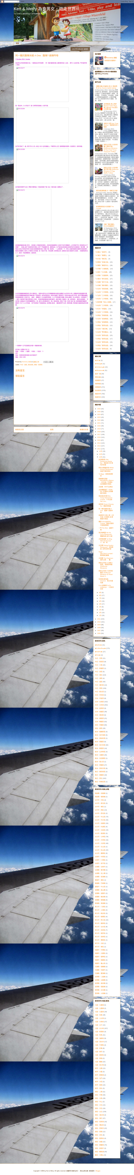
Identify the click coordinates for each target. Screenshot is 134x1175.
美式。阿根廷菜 (100, 781)
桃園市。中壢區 (100, 950)
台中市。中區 (99, 800)
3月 (100, 610)
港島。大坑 (98, 1105)
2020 (99, 426)
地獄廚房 (98, 380)
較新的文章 (19, 429)
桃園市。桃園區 (100, 960)
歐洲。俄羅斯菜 (100, 731)
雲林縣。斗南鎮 (100, 993)
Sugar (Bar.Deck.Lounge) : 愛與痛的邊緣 (106, 553)
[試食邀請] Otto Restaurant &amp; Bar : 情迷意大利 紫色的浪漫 (106, 462)
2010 (99, 622)
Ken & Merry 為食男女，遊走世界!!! (46, 8)
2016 (99, 437)
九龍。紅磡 (98, 1048)
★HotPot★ (98, 651)
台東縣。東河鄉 (100, 870)
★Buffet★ (98, 645)
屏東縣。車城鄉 (100, 903)
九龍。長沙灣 (99, 1065)
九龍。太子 (98, 1025)
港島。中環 (98, 1095)
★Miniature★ (99, 370)
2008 (99, 627)
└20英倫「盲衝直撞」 (102, 315)
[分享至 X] (48, 362)
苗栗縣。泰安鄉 (100, 983)
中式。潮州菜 (99, 685)
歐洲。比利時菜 (100, 752)
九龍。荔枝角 (99, 1055)
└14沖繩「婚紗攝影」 (102, 285)
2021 (99, 423)
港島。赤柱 (98, 1135)
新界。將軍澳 (99, 1075)
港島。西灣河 (99, 1128)
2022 (99, 420)
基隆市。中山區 (100, 886)
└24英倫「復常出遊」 (102, 339)
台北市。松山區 (100, 850)
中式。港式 (98, 675)
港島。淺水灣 (99, 1115)
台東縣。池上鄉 (100, 873)
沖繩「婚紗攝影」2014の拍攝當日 (109, 225)
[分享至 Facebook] (50, 362)
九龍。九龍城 (99, 1005)
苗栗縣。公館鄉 (100, 980)
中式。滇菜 (23, 364)
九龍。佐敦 (98, 1015)
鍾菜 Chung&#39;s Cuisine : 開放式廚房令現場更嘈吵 (106, 523)
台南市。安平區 (100, 863)
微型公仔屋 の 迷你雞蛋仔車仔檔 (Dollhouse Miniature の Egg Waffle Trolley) (111, 170)
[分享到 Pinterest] (52, 362)
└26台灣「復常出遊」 (102, 349)
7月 (100, 598)
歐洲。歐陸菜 (99, 748)
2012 (99, 449)
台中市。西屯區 (100, 813)
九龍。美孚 (98, 1051)
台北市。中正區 (100, 820)
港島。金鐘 (98, 1142)
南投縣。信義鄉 (100, 793)
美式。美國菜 (99, 775)
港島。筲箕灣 (38, 364)
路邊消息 (98, 397)
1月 (100, 615)
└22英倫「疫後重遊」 (102, 322)
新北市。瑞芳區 (100, 933)
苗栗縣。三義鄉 (100, 976)
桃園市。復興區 (100, 956)
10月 (101, 457)
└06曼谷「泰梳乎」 (101, 252)
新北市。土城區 (100, 910)
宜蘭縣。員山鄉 (100, 890)
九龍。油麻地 (99, 1038)
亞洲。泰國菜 (99, 711)
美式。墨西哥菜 (100, 771)
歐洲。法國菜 (99, 755)
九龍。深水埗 (99, 1041)
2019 (99, 429)
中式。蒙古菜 (99, 691)
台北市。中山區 (100, 817)
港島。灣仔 (98, 1118)
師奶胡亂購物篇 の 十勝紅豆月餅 (106, 190)
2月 (100, 612)
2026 (99, 409)
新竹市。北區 (99, 943)
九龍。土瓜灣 (99, 1018)
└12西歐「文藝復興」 (102, 275)
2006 (99, 633)
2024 (99, 414)
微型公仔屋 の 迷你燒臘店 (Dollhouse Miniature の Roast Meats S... (106, 573)
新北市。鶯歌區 (100, 940)
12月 (101, 451)
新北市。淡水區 (100, 926)
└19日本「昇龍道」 (101, 309)
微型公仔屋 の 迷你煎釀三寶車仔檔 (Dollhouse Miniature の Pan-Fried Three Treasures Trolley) (111, 148)
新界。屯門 (98, 1078)
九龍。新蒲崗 (99, 1031)
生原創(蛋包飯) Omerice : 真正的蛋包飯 (106, 580)
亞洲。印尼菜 (99, 695)
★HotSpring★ (99, 367)
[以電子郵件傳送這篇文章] (44, 362)
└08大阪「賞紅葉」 (101, 259)
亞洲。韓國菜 (99, 721)
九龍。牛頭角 (99, 1045)
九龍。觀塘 (98, 1062)
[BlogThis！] (46, 362)
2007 (99, 630)
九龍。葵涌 (98, 1058)
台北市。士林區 (100, 836)
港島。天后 (98, 1108)
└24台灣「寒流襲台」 (102, 332)
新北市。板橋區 (100, 916)
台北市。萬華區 (100, 853)
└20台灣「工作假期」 (102, 312)
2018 (99, 431)
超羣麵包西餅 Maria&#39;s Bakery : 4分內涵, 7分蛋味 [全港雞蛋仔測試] (106, 481)
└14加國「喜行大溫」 (102, 282)
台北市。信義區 (100, 823)
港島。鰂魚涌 (99, 1151)
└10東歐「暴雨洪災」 (102, 265)
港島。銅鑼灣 (99, 1145)
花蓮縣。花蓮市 (100, 970)
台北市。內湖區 (100, 826)
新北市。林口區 (100, 920)
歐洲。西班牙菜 (100, 768)
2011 (99, 619)
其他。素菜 (98, 728)
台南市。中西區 (100, 856)
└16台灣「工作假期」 (102, 292)
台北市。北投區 (100, 830)
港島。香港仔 (99, 1148)
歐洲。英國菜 (99, 765)
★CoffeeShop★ (100, 648)
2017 (99, 434)
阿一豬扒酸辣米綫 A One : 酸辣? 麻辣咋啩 (106, 510)
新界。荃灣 (98, 1085)
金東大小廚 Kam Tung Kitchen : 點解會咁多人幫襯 (111, 125)
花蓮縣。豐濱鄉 (100, 973)
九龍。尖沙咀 (99, 1028)
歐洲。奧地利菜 (100, 738)
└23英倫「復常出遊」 (102, 325)
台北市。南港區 (100, 833)
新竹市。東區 (99, 947)
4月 (100, 607)
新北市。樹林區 (100, 923)
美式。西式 (98, 778)
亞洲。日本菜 (99, 705)
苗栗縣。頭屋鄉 (100, 986)
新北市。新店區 (100, 913)
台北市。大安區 (100, 843)
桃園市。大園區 (100, 953)
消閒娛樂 (98, 387)
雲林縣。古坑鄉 (100, 990)
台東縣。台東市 (100, 867)
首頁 (17, 43)
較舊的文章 (84, 429)
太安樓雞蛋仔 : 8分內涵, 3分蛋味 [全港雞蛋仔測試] (106, 491)
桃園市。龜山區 (100, 963)
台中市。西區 (99, 810)
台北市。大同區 (100, 840)
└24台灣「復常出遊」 (102, 335)
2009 (99, 625)
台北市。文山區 (100, 846)
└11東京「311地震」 (102, 272)
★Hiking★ (98, 364)
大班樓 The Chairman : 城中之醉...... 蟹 (106, 559)
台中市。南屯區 (100, 803)
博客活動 (98, 377)
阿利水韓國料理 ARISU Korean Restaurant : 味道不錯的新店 (106, 469)
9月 (100, 592)
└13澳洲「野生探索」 (102, 279)
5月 (100, 604)
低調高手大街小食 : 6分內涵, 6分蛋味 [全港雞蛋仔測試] (106, 517)
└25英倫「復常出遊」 (102, 345)
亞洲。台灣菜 (99, 702)
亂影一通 (98, 374)
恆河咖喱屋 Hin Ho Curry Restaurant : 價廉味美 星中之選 (105, 534)
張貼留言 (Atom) (54, 435)
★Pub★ (97, 655)
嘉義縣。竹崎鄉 (100, 883)
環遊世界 (98, 394)
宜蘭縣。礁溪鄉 (100, 896)
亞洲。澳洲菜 (99, 715)
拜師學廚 (98, 384)
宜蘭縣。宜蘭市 (100, 893)
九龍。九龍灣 (99, 1012)
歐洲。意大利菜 (100, 745)
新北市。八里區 (100, 906)
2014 (99, 443)
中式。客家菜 (99, 661)
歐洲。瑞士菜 (99, 761)
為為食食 (30, 364)
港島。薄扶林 (99, 1125)
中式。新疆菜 (99, 668)
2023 (99, 417)
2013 (99, 446)
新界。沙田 (98, 1081)
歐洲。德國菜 (99, 741)
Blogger (98, 1171)
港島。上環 (98, 1091)
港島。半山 (98, 1101)
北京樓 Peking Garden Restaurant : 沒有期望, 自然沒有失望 (106, 547)
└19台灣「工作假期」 (102, 305)
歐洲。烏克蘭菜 (100, 758)
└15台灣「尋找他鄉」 (102, 289)
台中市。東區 (99, 806)
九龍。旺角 (98, 1035)
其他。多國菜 (99, 725)
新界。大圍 (98, 1071)
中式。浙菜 (98, 671)
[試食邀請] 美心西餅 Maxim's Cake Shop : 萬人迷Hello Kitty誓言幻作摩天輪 (111, 106)
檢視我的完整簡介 (110, 60)
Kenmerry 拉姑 (112, 57)
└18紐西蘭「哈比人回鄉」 (103, 302)
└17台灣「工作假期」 (102, 295)
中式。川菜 (98, 665)
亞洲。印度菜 (99, 698)
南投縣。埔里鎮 (100, 796)
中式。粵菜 (98, 688)
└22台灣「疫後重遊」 (102, 319)
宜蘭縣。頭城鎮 (100, 900)
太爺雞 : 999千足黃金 (106, 487)
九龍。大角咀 (99, 1021)
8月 (100, 595)
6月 (100, 601)
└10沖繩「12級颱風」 (102, 269)
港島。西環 (98, 1131)
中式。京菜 (98, 658)
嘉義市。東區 (99, 880)
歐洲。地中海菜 (100, 735)
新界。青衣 (98, 1088)
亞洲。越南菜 (99, 718)
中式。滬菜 (98, 681)
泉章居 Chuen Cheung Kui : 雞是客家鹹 (106, 505)
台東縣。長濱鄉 (100, 876)
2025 (99, 411)
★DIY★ (97, 360)
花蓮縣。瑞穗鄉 (100, 966)
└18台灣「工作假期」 (102, 299)
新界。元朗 (98, 1068)
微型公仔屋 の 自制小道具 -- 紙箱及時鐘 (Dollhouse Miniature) (106, 565)
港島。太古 (98, 1111)
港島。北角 (98, 1098)
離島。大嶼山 (99, 1155)
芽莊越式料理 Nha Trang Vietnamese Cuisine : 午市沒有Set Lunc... (105, 498)
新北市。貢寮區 (100, 936)
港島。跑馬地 (99, 1138)
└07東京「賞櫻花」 (101, 255)
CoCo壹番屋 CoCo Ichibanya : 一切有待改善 (106, 587)
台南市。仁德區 (100, 860)
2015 (99, 440)
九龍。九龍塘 (99, 1008)
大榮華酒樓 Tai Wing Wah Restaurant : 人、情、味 (105, 540)
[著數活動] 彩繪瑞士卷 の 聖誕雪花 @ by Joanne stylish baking (106, 87)
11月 (100, 454)
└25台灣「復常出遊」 (102, 342)
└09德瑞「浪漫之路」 (102, 262)
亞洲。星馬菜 (99, 708)
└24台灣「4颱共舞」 (102, 329)
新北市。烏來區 (100, 930)
